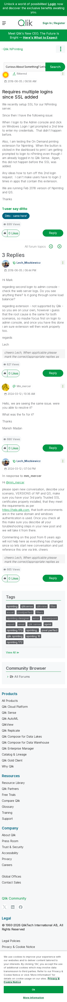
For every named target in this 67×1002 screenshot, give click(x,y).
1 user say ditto (14, 209)
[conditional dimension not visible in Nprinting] (59, 246)
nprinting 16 (33, 636)
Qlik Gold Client (12, 760)
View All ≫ (12, 652)
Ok (33, 989)
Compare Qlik (11, 801)
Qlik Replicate (11, 730)
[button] (62, 73)
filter (53, 606)
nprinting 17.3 (15, 630)
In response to (22, 476)
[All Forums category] (8, 676)
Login (52, 4)
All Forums (22, 676)
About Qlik (9, 835)
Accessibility (10, 853)
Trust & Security (12, 847)
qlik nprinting (15, 636)
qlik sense (34, 624)
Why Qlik (8, 766)
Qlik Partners (10, 789)
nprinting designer (18, 618)
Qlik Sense (9, 712)
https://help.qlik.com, (16, 510)
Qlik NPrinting (13, 49)
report (11, 624)
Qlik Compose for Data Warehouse (25, 742)
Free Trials (9, 795)
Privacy (7, 859)
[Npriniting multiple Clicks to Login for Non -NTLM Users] (53, 246)
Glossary (8, 807)
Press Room (10, 841)
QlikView (7, 724)
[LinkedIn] (12, 907)
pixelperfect (25, 612)
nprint (47, 624)
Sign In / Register (54, 23)
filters (39, 612)
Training (7, 812)
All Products (10, 701)
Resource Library (13, 783)
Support (7, 818)
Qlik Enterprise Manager (18, 748)
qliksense (27, 606)
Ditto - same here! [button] (16, 215)
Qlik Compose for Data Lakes (22, 736)
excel (10, 612)
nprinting (12, 606)
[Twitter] (4, 907)
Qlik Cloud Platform (15, 706)
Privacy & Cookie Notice (18, 947)
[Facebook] (20, 907)
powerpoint (50, 618)
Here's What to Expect (40, 37)
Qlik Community (14, 898)
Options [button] (60, 49)
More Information (33, 997)
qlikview (42, 606)
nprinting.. (32, 630)
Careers (7, 865)
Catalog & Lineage (14, 754)
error (36, 618)
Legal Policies (11, 941)
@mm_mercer (15, 482)
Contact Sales (11, 882)
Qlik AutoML (10, 718)
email (21, 624)
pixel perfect (50, 630)
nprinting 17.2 (15, 642)
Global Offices (11, 876)
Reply (53, 233)
